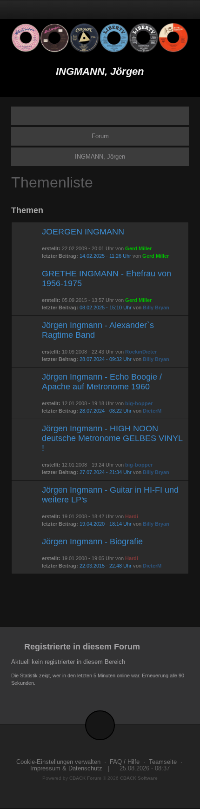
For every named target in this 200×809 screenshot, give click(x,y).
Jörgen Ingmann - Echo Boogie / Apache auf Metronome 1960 (102, 381)
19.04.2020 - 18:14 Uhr (106, 524)
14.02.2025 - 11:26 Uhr (105, 256)
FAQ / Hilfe (125, 762)
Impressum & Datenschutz (66, 768)
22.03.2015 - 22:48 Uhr (106, 565)
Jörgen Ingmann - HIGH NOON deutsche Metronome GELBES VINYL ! (112, 438)
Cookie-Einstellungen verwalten (58, 762)
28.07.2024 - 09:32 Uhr (106, 359)
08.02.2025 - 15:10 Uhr (106, 307)
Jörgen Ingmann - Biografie (92, 541)
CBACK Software (139, 778)
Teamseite (163, 762)
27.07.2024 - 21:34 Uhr (106, 472)
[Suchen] (160, 9)
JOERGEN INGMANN (83, 231)
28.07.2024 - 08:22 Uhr (106, 411)
